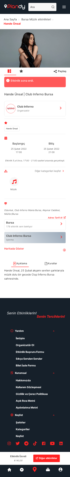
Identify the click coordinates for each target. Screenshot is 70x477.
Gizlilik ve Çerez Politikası (32, 394)
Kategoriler (23, 429)
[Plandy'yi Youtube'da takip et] (52, 444)
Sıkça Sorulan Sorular (29, 358)
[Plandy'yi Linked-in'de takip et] (61, 444)
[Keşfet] (21, 471)
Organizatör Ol (25, 345)
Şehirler (20, 422)
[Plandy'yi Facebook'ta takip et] (43, 444)
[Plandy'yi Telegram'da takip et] (26, 444)
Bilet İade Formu (26, 365)
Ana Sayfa (10, 19)
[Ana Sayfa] (34, 471)
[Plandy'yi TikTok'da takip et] (35, 444)
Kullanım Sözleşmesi (28, 387)
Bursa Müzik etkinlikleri (36, 19)
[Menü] (64, 7)
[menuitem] (10, 71)
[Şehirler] (9, 471)
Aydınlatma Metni (27, 407)
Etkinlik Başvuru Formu (30, 352)
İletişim (20, 338)
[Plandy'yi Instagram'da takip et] (9, 444)
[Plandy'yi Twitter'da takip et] (17, 444)
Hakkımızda (23, 380)
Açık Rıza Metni (25, 400)
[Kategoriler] (48, 471)
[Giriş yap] (60, 471)
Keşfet (20, 436)
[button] (35, 250)
